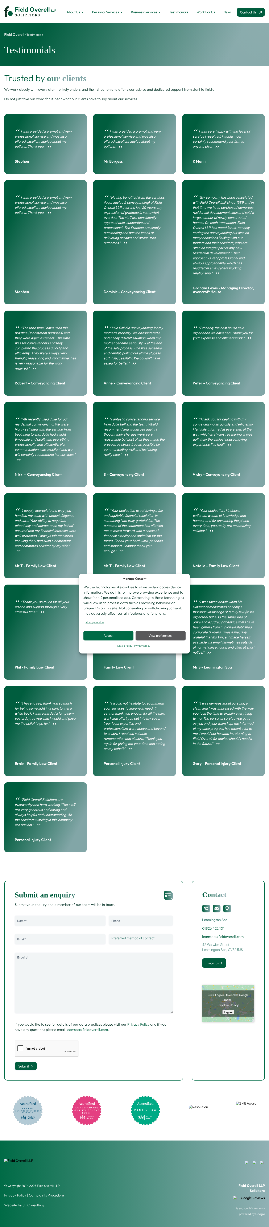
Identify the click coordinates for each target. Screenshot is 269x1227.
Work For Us (205, 12)
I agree (228, 1012)
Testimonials (178, 12)
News (227, 12)
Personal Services (105, 12)
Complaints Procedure (46, 1195)
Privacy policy (142, 645)
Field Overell (14, 34)
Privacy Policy (138, 1024)
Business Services (144, 12)
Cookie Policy (124, 645)
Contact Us (248, 12)
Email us (212, 963)
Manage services (95, 621)
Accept (108, 635)
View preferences (161, 635)
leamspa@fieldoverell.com (87, 1029)
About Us (73, 12)
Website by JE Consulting (24, 1205)
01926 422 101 (213, 928)
